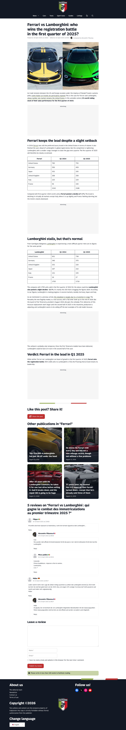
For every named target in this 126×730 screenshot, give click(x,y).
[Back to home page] (63, 7)
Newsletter (13, 692)
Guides (71, 16)
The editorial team (16, 690)
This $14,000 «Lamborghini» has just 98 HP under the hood (43, 454)
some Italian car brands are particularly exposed (48, 96)
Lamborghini (51, 244)
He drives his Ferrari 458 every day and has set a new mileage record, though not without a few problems (78, 452)
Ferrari (35, 145)
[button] (92, 15)
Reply (30, 530)
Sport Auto (61, 16)
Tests (51, 16)
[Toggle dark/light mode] (87, 15)
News (35, 16)
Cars (44, 16)
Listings (79, 16)
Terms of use (14, 697)
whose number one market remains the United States (46, 98)
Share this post (37, 416)
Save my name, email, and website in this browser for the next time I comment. (56, 660)
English (16, 725)
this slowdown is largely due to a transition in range (72, 297)
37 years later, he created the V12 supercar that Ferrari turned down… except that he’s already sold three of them (80, 488)
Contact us (13, 695)
